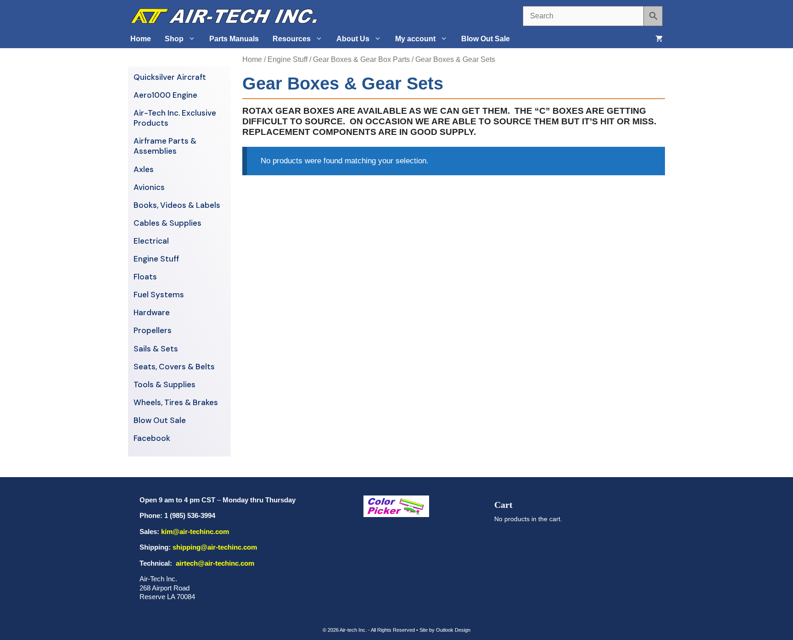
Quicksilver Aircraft (170, 77)
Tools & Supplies (164, 384)
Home (140, 39)
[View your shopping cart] (659, 39)
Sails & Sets (156, 349)
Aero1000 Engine (165, 95)
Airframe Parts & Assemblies (165, 146)
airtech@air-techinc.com (214, 563)
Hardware (152, 312)
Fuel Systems (159, 294)
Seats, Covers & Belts (174, 367)
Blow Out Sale (485, 39)
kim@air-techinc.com (195, 531)
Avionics (149, 187)
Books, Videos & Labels (177, 205)
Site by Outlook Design (444, 630)
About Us (352, 39)
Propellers (153, 330)
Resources (292, 39)
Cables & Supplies (167, 223)
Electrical (151, 241)
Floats (145, 277)
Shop (174, 39)
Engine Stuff (287, 59)
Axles (144, 169)
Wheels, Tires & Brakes (176, 402)
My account (415, 39)
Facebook (152, 438)
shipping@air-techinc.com (215, 547)
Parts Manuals (234, 39)
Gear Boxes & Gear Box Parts (361, 59)
